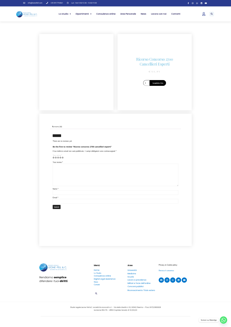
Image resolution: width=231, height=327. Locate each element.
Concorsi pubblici (136, 286)
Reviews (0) (57, 127)
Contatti (175, 13)
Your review (58, 162)
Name (55, 189)
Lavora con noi (158, 13)
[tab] (57, 126)
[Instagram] (193, 3)
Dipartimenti (82, 13)
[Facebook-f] (188, 3)
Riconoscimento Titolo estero (141, 290)
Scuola (131, 276)
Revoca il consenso (166, 271)
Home (96, 270)
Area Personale (128, 13)
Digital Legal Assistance (105, 279)
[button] (211, 14)
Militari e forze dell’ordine (139, 283)
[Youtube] (206, 3)
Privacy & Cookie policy (168, 265)
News (143, 13)
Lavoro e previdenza (137, 280)
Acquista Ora (157, 83)
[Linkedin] (201, 3)
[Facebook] (161, 280)
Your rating (57, 155)
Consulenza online (106, 13)
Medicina (132, 273)
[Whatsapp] (197, 3)
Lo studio (63, 13)
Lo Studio (97, 273)
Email (55, 198)
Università (132, 270)
